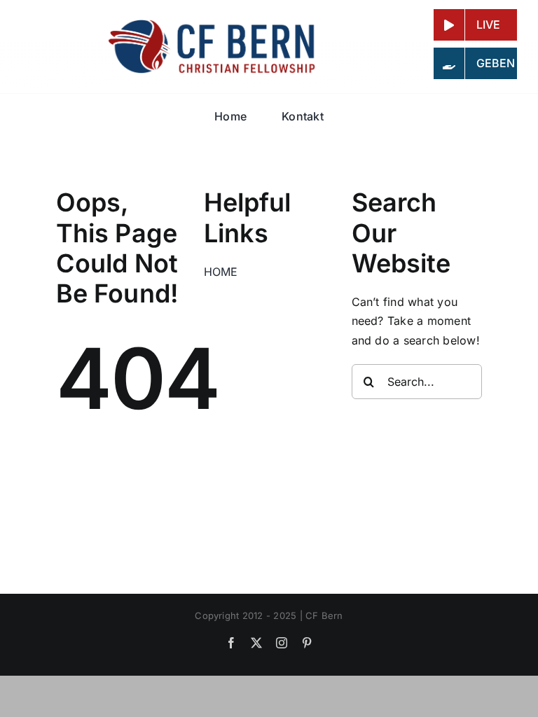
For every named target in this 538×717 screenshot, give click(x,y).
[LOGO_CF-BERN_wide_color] (214, 24)
